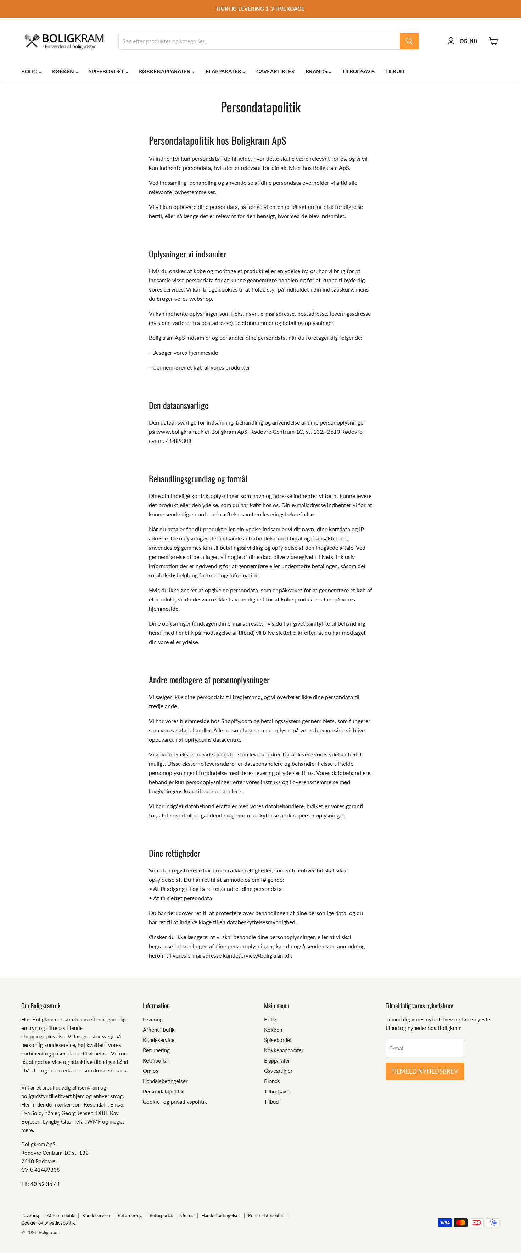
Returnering (156, 1050)
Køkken (63, 71)
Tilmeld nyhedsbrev (424, 1071)
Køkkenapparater (165, 71)
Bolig (30, 71)
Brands (317, 71)
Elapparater (224, 71)
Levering (153, 1019)
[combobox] (259, 41)
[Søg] (409, 41)
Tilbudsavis (358, 71)
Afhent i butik (159, 1029)
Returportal (156, 1060)
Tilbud (394, 71)
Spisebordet (107, 71)
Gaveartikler (275, 71)
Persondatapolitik (163, 1091)
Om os (150, 1071)
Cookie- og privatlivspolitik (175, 1101)
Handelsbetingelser (165, 1081)
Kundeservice (158, 1040)
